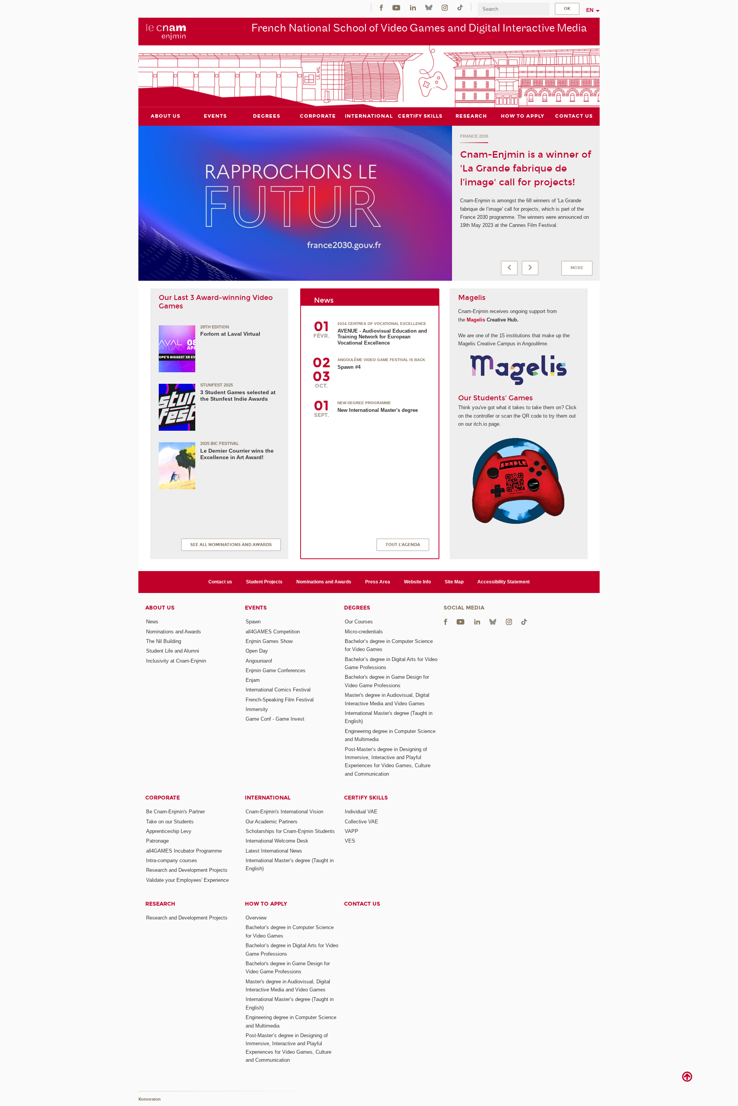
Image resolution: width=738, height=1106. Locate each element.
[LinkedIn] (413, 7)
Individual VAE (361, 812)
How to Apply (266, 904)
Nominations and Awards (323, 582)
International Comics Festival (278, 690)
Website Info (417, 582)
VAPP (351, 831)
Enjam (253, 680)
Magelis (476, 320)
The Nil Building (163, 641)
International (268, 798)
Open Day (257, 651)
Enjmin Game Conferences (276, 670)
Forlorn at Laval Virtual (230, 334)
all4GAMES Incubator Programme (184, 851)
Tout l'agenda (403, 544)
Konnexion (149, 1099)
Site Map (454, 582)
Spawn (253, 622)
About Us (160, 608)
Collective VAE (361, 822)
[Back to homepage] (166, 31)
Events (256, 608)
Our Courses (359, 622)
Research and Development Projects (187, 870)
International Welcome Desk (277, 841)
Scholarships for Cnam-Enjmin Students (290, 831)
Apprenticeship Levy (168, 831)
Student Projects (264, 582)
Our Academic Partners (272, 822)
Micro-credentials (364, 632)
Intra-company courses (171, 860)
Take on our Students (170, 822)
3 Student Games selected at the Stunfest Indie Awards (238, 395)
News (152, 622)
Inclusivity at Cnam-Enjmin (176, 661)
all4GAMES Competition (273, 632)
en (589, 10)
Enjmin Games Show (269, 641)
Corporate (162, 798)
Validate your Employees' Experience (187, 880)
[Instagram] (444, 7)
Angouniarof (259, 661)
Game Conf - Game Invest (275, 719)
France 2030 (474, 136)
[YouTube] (396, 7)
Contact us (220, 582)
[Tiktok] (460, 7)
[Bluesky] (428, 7)
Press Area (377, 582)
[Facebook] (381, 7)
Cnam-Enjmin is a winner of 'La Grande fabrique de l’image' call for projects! (525, 168)
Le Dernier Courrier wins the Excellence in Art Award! (237, 454)
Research (160, 904)
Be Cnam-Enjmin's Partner (175, 812)
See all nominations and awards (231, 544)
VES (350, 841)
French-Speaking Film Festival (280, 700)
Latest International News (274, 851)
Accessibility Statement (503, 582)
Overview (256, 918)
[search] (513, 9)
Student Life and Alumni (172, 651)
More (576, 267)
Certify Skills (366, 798)
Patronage (157, 841)
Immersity (257, 709)
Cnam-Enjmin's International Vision (284, 812)
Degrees (357, 608)
